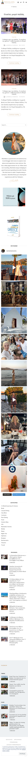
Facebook (4, 665)
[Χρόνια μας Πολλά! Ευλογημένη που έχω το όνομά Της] (14, 320)
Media (3, 529)
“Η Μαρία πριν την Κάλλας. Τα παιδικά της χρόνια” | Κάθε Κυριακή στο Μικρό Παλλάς (14, 41)
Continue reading (15, 63)
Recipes (3, 538)
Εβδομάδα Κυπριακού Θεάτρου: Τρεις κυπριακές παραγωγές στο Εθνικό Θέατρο (17, 608)
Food (2, 520)
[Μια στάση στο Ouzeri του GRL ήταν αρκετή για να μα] (14, 400)
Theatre (14, 37)
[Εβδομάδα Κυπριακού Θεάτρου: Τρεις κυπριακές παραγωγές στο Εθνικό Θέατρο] (4, 607)
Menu (15, 6)
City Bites (4, 513)
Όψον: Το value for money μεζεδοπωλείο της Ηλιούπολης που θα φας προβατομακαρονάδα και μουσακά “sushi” (17, 725)
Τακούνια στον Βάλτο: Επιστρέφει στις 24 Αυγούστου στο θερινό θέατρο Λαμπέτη (16, 629)
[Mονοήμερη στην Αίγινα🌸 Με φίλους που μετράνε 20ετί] (14, 347)
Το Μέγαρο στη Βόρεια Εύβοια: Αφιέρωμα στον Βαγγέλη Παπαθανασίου (16, 618)
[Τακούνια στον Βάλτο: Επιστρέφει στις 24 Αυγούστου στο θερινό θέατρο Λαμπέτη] (4, 628)
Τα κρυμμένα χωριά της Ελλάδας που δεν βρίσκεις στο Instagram (17, 692)
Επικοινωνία (13, 742)
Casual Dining (5, 510)
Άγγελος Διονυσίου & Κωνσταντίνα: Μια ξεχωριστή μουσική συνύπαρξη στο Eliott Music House (17, 570)
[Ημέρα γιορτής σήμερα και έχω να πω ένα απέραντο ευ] (14, 453)
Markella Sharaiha (11, 45)
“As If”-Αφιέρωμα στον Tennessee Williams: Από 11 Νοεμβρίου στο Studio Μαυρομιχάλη (17, 640)
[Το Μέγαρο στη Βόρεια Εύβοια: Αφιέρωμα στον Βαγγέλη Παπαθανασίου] (4, 618)
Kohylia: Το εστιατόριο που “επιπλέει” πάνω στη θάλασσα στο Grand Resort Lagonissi (17, 707)
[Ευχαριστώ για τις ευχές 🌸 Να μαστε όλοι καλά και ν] (14, 294)
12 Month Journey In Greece (9, 506)
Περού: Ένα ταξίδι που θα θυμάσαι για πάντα (17, 685)
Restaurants (4, 540)
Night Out (4, 533)
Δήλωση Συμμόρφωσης (14, 744)
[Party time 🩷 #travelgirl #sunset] (14, 373)
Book (2, 508)
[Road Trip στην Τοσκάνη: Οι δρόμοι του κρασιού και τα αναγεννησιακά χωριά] (4, 678)
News (2, 531)
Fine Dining (4, 517)
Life (2, 524)
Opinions (3, 536)
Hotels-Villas (4, 522)
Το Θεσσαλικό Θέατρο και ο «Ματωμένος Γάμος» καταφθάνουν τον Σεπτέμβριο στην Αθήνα (17, 558)
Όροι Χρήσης (18, 739)
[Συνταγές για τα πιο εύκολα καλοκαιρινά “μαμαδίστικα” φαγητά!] (4, 716)
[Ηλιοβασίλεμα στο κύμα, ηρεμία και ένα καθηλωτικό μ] (14, 267)
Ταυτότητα (9, 739)
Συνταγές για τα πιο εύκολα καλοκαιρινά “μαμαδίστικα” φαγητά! (17, 716)
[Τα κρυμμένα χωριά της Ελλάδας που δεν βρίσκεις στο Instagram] (4, 692)
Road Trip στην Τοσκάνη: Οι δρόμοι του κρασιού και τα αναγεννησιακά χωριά (17, 678)
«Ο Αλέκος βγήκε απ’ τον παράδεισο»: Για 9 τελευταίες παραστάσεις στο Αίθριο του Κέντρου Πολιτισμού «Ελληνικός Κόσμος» (16, 583)
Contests (3, 515)
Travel (3, 545)
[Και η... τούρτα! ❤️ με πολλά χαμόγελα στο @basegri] (14, 426)
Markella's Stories (6, 526)
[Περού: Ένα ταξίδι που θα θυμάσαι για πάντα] (4, 686)
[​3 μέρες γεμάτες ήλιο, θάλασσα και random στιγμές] (14, 479)
